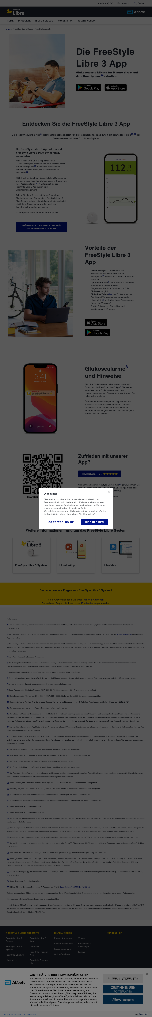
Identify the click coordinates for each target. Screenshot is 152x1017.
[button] (94, 522)
